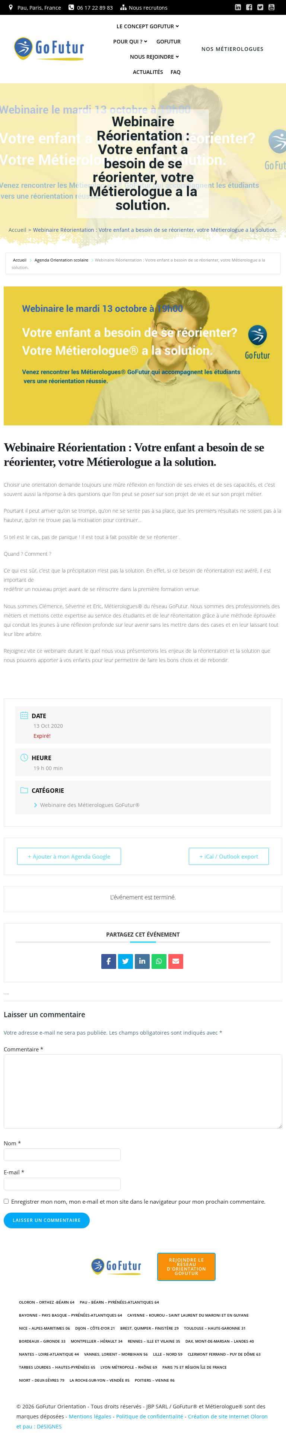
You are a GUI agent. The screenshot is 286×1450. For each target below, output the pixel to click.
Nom (12, 1143)
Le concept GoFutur (145, 26)
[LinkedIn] (142, 961)
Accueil (17, 229)
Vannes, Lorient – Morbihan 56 (116, 1354)
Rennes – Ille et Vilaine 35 (154, 1341)
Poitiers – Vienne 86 (155, 1380)
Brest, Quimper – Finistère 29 (149, 1328)
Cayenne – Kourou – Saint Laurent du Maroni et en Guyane (188, 1315)
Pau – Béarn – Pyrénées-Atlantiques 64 (119, 1302)
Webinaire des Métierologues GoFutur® (90, 804)
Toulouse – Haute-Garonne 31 (215, 1328)
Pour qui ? (127, 41)
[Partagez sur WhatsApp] (159, 961)
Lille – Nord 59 (167, 1354)
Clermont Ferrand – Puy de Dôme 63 (224, 1354)
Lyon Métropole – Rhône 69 (129, 1367)
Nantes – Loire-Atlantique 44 (49, 1354)
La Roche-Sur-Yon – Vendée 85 (100, 1380)
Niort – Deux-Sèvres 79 (41, 1380)
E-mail (14, 1172)
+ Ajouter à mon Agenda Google (69, 856)
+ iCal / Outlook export (229, 856)
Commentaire (23, 1049)
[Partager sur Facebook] (108, 961)
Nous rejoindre (152, 56)
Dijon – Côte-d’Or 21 (95, 1328)
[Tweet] (125, 961)
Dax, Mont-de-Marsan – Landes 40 (219, 1341)
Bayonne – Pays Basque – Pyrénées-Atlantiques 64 (70, 1315)
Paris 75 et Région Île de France (194, 1367)
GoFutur (168, 41)
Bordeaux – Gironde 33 (42, 1341)
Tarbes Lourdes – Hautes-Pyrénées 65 (57, 1367)
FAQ (176, 71)
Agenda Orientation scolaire (61, 260)
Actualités (148, 71)
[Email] (175, 961)
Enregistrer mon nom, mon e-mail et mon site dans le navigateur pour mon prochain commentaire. (138, 1201)
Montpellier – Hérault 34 (97, 1341)
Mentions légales (90, 1416)
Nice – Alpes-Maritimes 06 (44, 1328)
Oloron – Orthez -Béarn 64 (46, 1302)
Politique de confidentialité (149, 1416)
